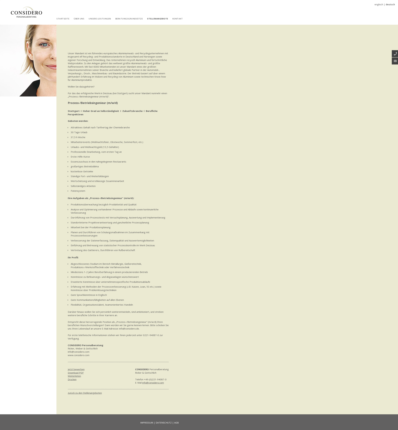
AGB (176, 422)
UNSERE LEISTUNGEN (100, 18)
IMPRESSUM (146, 422)
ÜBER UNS (79, 18)
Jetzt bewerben (76, 369)
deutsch (390, 4)
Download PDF (76, 372)
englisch (379, 4)
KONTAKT (177, 18)
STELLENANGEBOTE (157, 18)
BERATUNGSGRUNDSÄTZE (129, 18)
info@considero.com (153, 382)
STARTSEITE (62, 18)
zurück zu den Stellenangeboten (85, 392)
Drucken (72, 379)
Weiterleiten (74, 375)
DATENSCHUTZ (164, 422)
